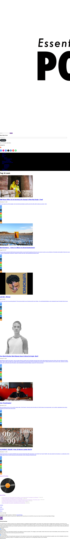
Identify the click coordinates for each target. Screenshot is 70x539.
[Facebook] (1, 206)
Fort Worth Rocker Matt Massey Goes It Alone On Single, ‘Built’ (19, 356)
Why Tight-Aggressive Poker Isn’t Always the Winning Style (13, 502)
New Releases (6, 165)
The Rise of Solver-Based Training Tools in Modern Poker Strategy (15, 500)
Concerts (6, 168)
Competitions (6, 164)
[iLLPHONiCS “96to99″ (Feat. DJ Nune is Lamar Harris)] (16, 447)
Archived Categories (8, 158)
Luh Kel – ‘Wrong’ (5, 297)
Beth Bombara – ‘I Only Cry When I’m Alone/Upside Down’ (17, 247)
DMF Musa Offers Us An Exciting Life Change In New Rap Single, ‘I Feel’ (21, 199)
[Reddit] (1, 213)
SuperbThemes (19, 514)
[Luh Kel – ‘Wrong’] (16, 294)
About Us (4, 155)
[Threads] (1, 221)
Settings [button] (52, 516)
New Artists (6, 166)
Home (3, 156)
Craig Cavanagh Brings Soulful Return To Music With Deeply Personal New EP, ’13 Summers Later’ (21, 499)
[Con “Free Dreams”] (16, 400)
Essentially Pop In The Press (7, 162)
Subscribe (3, 140)
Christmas (8, 160)
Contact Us (4, 153)
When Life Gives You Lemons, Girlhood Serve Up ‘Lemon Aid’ (13, 503)
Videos (3, 169)
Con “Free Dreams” (5, 403)
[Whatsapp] (1, 215)
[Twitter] (1, 208)
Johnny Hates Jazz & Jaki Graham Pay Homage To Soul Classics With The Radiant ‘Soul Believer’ (20, 497)
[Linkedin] (1, 212)
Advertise (2, 509)
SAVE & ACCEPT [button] (3, 538)
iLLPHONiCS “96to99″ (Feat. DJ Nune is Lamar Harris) (16, 449)
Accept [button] (47, 516)
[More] (1, 222)
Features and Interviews (6, 161)
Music (3, 163)
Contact (1, 505)
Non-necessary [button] (3, 533)
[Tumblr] (1, 210)
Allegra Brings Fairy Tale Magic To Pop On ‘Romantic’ (12, 498)
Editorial (5, 157)
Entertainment (5, 170)
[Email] (1, 217)
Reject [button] (50, 516)
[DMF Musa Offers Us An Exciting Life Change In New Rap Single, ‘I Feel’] (16, 197)
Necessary (3, 529)
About (1, 511)
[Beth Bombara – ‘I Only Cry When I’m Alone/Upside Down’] (16, 245)
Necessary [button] (2, 528)
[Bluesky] (1, 219)
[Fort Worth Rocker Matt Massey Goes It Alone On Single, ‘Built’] (16, 353)
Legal (3, 154)
